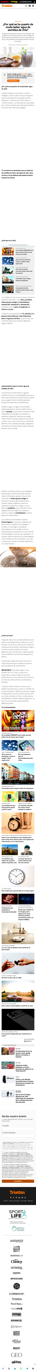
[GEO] (16, 1355)
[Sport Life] (16, 1286)
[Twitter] (9, 1368)
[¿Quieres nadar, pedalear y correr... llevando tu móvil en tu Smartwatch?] (8, 1065)
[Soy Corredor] (25, 2)
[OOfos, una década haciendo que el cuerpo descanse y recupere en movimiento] (8, 1079)
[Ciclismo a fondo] (14, 2)
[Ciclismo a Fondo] (16, 1314)
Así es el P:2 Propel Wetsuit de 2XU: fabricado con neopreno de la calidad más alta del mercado (25, 1098)
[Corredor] (17, 1293)
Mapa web (30, 1201)
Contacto (5, 1201)
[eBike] (17, 1341)
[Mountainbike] (5, 2)
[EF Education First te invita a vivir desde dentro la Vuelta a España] (8, 1051)
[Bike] (16, 1320)
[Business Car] (16, 1256)
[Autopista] (16, 1241)
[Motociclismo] (16, 1278)
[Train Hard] (16, 1333)
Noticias (18, 1049)
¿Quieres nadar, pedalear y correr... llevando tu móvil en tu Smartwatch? (24, 1068)
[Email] (33, 1368)
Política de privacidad (14, 1201)
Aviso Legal (20, 1154)
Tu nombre (5, 1125)
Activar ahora (12, 81)
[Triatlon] (7, 6)
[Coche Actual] (16, 1249)
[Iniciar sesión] (30, 6)
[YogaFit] (16, 1309)
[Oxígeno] (16, 1326)
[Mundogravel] (17, 1361)
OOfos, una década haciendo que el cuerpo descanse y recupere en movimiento (25, 1082)
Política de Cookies (14, 1155)
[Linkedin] (15, 1368)
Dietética (18, 21)
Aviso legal (23, 1201)
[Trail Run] (16, 1304)
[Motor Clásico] (16, 1261)
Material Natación (18, 1091)
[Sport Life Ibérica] (18, 1214)
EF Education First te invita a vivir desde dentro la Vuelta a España (24, 1054)
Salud (17, 1077)
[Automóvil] (16, 1267)
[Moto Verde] (16, 1273)
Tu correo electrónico (9, 1132)
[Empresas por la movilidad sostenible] (18, 1228)
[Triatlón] (16, 1299)
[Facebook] (3, 1368)
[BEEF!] (17, 1348)
